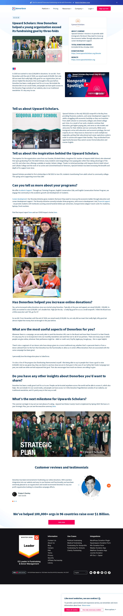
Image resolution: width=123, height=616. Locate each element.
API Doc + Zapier (96, 555)
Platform (45, 9)
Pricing (55, 9)
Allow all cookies (72, 610)
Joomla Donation (96, 553)
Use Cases (71, 536)
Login (90, 9)
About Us (51, 543)
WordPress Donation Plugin (100, 540)
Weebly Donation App (98, 548)
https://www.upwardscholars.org (83, 60)
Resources (66, 9)
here (30, 212)
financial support (104, 201)
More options (110, 609)
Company (78, 9)
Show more (86, 605)
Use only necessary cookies (92, 610)
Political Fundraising (74, 540)
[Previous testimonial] (109, 486)
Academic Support (25, 190)
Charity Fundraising (74, 550)
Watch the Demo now (82, 2)
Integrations (95, 536)
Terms (50, 553)
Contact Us (52, 540)
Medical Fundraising (74, 543)
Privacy (50, 555)
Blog (49, 545)
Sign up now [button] (103, 9)
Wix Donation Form (97, 545)
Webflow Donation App (98, 550)
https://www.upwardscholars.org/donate (86, 53)
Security (51, 558)
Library (50, 563)
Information (52, 536)
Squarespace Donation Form (100, 543)
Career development (19, 199)
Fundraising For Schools (76, 548)
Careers (50, 548)
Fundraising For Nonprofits (77, 545)
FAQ (49, 550)
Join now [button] (61, 522)
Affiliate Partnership (55, 560)
